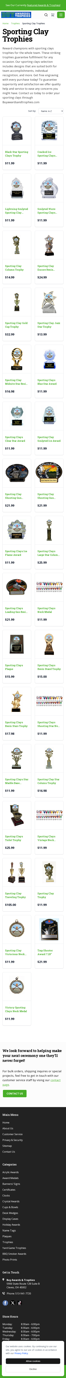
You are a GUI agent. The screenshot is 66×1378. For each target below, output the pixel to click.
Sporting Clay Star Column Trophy (48, 781)
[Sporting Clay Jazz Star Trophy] (49, 302)
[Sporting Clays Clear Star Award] (17, 416)
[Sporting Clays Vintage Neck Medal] (49, 815)
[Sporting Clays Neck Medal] (49, 587)
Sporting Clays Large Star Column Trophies (48, 553)
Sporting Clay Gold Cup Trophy (16, 324)
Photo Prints (9, 1259)
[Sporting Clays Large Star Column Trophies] (49, 530)
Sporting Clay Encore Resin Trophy (45, 268)
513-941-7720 (23, 1293)
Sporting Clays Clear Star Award (15, 438)
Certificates (8, 1189)
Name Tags (9, 1230)
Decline (33, 1369)
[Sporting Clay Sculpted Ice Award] (49, 416)
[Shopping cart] (53, 15)
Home (5, 23)
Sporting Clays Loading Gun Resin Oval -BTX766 (16, 610)
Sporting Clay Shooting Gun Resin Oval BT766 (15, 496)
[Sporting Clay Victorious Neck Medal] (17, 929)
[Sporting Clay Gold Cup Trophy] (17, 302)
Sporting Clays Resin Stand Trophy (49, 667)
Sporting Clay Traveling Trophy (15, 895)
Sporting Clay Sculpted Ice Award (49, 438)
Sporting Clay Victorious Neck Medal (15, 952)
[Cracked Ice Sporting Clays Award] (49, 131)
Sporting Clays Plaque (14, 667)
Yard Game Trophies (14, 1248)
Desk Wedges (10, 1213)
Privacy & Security (12, 1140)
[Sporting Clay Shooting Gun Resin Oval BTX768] (49, 473)
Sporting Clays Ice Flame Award (16, 553)
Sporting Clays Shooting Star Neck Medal (49, 724)
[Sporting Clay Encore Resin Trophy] (49, 245)
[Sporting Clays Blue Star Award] (49, 359)
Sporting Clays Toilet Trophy (14, 838)
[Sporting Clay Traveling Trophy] (17, 872)
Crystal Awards (10, 1201)
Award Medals (10, 1178)
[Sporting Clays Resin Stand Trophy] (49, 644)
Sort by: (32, 110)
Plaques (7, 1236)
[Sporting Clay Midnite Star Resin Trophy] (17, 359)
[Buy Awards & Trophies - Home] (22, 15)
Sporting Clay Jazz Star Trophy (48, 324)
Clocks (6, 1195)
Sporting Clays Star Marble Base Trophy (16, 781)
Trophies (15, 23)
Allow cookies (33, 1361)
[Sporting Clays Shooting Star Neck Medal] (49, 701)
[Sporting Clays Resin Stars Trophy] (17, 701)
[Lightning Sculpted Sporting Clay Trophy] (17, 188)
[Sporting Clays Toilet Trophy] (17, 815)
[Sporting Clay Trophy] (49, 872)
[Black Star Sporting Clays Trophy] (17, 131)
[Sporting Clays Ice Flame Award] (17, 530)
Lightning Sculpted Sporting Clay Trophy (16, 211)
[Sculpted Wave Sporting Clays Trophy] (49, 188)
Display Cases (10, 1219)
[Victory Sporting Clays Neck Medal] (17, 986)
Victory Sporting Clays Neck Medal (16, 1009)
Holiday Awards (11, 1224)
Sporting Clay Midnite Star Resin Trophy (16, 382)
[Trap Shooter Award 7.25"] (49, 929)
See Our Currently (33, 5)
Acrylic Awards (10, 1172)
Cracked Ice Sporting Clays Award (46, 153)
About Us (7, 1128)
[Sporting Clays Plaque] (17, 644)
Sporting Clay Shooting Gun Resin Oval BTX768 (48, 496)
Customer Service (12, 1134)
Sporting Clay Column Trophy (14, 267)
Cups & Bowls (10, 1207)
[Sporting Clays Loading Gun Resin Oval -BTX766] (17, 587)
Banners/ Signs (11, 1184)
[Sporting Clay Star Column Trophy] (49, 758)
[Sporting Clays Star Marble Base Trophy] (17, 758)
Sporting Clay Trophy (45, 895)
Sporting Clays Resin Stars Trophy (16, 724)
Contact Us (15, 1093)
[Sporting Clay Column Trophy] (17, 245)
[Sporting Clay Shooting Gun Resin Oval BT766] (17, 473)
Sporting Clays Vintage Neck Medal (46, 838)
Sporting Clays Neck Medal (46, 610)
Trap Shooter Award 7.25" (45, 952)
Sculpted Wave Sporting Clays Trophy (46, 211)
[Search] (46, 14)
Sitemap (7, 1146)
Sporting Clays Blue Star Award (47, 381)
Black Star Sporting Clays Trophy (16, 153)
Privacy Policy (21, 1353)
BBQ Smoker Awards (14, 1253)
